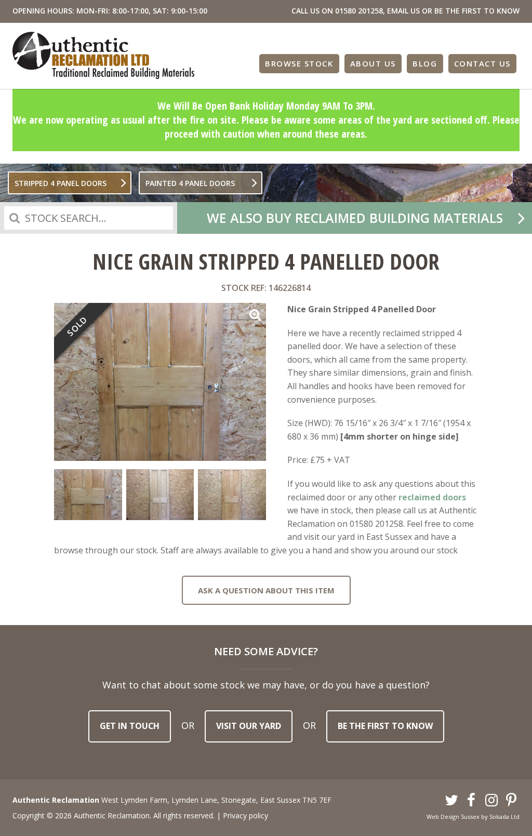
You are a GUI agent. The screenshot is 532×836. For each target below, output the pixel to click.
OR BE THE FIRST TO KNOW (471, 11)
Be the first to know (385, 726)
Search (14, 218)
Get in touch (129, 726)
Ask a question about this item (266, 590)
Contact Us (482, 63)
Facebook (471, 800)
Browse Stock (299, 63)
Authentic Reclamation (103, 55)
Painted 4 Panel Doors (190, 183)
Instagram (491, 800)
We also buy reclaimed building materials (355, 218)
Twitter (451, 800)
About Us (373, 63)
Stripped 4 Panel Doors (61, 183)
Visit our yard (248, 726)
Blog (425, 63)
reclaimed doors (432, 497)
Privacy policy (245, 815)
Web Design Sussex (453, 816)
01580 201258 (359, 11)
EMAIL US (403, 11)
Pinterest (511, 800)
